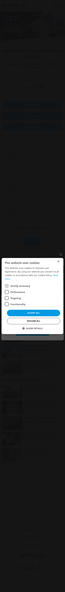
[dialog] (32, 296)
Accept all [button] (33, 313)
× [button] (58, 261)
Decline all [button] (33, 321)
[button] (32, 328)
